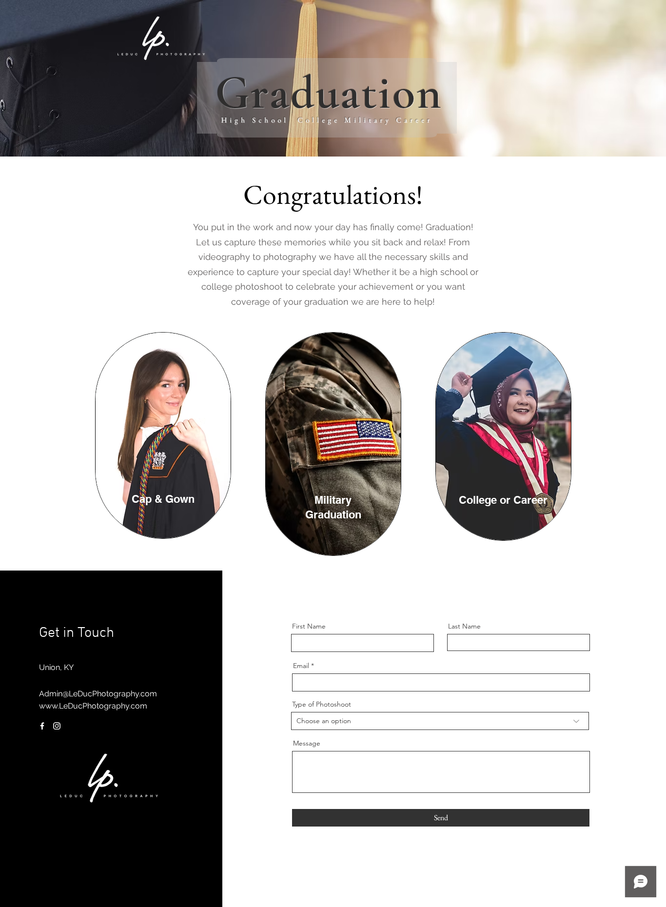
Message (306, 743)
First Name (309, 626)
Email (301, 665)
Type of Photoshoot (321, 704)
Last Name (464, 626)
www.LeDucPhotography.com (93, 705)
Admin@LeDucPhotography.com (98, 693)
